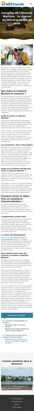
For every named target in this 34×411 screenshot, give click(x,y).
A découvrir (18, 30)
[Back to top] (29, 406)
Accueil (17, 28)
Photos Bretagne (17, 399)
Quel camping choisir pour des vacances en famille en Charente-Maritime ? (16, 341)
